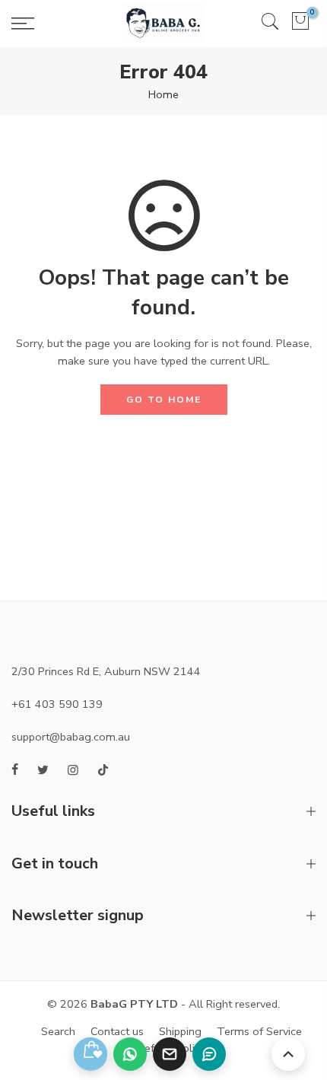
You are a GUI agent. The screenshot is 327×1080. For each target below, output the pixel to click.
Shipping (180, 1031)
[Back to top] (288, 1054)
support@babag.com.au (70, 736)
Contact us (117, 1031)
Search (58, 1031)
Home (163, 94)
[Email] (169, 1054)
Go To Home (164, 399)
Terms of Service (259, 1031)
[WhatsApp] (130, 1054)
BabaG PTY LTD (134, 1004)
